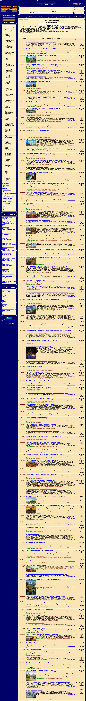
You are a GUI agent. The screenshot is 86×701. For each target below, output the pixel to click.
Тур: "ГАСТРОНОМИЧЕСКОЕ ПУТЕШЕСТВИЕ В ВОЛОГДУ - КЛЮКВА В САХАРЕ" (48, 148)
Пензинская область (9, 128)
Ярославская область (9, 177)
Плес (7, 58)
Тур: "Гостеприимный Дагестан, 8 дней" (37, 662)
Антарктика (5, 208)
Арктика (5, 209)
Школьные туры (5, 271)
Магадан (7, 98)
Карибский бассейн (7, 201)
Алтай (6, 29)
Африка (5, 188)
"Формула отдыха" (23, 566)
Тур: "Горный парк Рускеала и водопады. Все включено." (42, 424)
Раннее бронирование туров (8, 217)
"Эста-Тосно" (22, 139)
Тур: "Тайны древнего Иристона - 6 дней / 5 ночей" (40, 153)
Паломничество (5, 234)
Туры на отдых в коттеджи (8, 245)
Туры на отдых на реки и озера (9, 244)
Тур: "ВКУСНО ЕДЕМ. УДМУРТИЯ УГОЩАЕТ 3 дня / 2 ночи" (42, 299)
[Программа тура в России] (71, 45)
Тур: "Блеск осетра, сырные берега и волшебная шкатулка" (43, 70)
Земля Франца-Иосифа (9, 52)
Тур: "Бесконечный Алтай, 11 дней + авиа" (38, 81)
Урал (6, 164)
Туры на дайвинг (5, 264)
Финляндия (4, 312)
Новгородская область (9, 124)
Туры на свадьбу (5, 256)
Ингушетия (8, 64)
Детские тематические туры (8, 276)
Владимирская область (9, 40)
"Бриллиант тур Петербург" (22, 551)
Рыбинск (7, 179)
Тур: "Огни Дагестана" (32, 90)
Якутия (6, 173)
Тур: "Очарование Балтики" (34, 243)
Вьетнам (4, 295)
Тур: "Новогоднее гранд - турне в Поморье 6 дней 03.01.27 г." (43, 436)
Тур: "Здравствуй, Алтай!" (33, 117)
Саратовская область (9, 144)
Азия (4, 191)
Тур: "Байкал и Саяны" (32, 534)
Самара (7, 141)
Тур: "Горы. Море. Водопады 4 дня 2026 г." (38, 220)
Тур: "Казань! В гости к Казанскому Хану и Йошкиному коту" (43, 442)
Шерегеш (8, 95)
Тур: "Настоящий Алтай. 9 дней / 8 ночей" (38, 417)
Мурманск (7, 120)
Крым (6, 108)
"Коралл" (22, 70)
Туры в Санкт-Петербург (5, 8)
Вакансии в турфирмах (9, 19)
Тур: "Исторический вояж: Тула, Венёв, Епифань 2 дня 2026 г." (44, 64)
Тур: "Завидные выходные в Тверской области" (40, 412)
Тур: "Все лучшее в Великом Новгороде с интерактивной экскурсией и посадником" (50, 305)
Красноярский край (8, 107)
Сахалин (6, 147)
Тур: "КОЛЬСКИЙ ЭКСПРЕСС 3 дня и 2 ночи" (38, 602)
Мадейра (4, 301)
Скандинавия (6, 185)
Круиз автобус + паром (7, 220)
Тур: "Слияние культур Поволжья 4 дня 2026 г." (39, 398)
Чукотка (6, 172)
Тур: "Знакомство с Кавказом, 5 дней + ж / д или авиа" (41, 55)
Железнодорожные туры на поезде (8, 224)
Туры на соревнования (7, 260)
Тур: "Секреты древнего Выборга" (36, 76)
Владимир (8, 42)
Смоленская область (9, 150)
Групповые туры (5, 238)
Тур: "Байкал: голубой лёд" (34, 649)
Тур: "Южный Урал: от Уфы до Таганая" (37, 380)
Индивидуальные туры (7, 239)
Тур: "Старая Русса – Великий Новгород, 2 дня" (39, 670)
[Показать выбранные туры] (79, 10)
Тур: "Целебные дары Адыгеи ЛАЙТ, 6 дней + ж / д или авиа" (43, 579)
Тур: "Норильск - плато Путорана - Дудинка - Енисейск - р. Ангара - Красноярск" (49, 315)
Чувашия (6, 171)
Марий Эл (7, 116)
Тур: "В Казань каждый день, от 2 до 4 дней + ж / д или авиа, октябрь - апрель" (48, 505)
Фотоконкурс (14, 11)
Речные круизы (5, 227)
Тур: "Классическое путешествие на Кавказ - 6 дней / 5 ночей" (43, 96)
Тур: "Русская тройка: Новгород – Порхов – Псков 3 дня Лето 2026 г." (45, 449)
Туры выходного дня (6, 233)
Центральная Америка (8, 199)
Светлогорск (8, 81)
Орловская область (8, 126)
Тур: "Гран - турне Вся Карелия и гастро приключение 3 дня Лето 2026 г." (47, 292)
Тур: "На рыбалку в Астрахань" (35, 623)
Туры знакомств (5, 255)
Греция (3, 296)
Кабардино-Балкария (10, 65)
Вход (82, 4)
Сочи (7, 106)
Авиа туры (4, 218)
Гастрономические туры (7, 240)
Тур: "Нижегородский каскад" (34, 366)
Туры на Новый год (6, 253)
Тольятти (7, 142)
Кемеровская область (9, 94)
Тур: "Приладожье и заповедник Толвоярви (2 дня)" (41, 480)
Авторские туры (5, 269)
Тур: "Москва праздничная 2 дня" (35, 280)
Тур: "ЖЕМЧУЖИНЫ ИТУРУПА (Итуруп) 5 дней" (39, 522)
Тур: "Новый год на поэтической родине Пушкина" (40, 192)
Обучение (15, 6)
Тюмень (7, 160)
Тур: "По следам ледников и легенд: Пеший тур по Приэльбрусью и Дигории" (48, 682)
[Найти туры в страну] (14, 27)
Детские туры (5, 270)
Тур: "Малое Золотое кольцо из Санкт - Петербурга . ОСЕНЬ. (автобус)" (46, 574)
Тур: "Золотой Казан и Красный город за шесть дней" (41, 361)
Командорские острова (9, 100)
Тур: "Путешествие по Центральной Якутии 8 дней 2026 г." (42, 431)
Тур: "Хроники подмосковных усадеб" (37, 167)
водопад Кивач (9, 89)
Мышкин (8, 178)
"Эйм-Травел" (22, 95)
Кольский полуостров (9, 99)
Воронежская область (9, 48)
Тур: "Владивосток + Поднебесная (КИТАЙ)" (38, 346)
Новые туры (14, 8)
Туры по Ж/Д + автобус (7, 222)
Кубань (7, 105)
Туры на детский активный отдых (8, 275)
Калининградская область (10, 75)
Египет (3, 297)
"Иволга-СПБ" (22, 55)
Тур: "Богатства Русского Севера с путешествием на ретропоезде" (45, 183)
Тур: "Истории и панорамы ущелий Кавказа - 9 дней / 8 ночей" (43, 286)
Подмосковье (7, 130)
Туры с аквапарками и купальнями (7, 231)
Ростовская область (8, 137)
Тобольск (8, 159)
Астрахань (7, 33)
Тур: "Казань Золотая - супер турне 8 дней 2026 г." (40, 515)
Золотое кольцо (8, 53)
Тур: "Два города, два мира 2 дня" (36, 628)
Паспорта (63, 16)
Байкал (6, 34)
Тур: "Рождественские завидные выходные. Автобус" (41, 340)
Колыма (6, 96)
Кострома (7, 101)
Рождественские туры (7, 254)
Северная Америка (7, 198)
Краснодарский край (9, 102)
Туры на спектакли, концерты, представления (8, 259)
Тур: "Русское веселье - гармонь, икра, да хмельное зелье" (43, 469)
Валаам (7, 88)
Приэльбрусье (9, 70)
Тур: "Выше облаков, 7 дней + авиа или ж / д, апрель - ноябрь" (44, 460)
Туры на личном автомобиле (8, 229)
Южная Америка (6, 203)
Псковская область (8, 132)
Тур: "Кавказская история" (33, 322)
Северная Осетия (9, 71)
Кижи (7, 90)
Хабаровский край (8, 165)
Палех (7, 57)
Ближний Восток (7, 190)
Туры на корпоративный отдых (9, 281)
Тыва (6, 156)
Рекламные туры (5, 282)
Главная (21, 19)
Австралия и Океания (8, 194)
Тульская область (8, 155)
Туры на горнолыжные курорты (9, 263)
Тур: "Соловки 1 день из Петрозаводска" (37, 130)
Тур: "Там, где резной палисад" (35, 527)
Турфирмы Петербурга (13, 9)
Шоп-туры (4, 242)
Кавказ (6, 60)
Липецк (7, 114)
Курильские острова (9, 110)
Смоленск (7, 149)
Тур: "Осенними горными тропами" (36, 565)
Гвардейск (8, 77)
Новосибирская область (9, 125)
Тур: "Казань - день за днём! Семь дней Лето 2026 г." (41, 609)
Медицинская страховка (9, 15)
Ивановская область (9, 54)
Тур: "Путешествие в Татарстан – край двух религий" (41, 139)
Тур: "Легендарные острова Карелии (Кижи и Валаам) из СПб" (43, 108)
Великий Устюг (9, 47)
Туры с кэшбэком (6, 283)
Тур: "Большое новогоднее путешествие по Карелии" (41, 489)
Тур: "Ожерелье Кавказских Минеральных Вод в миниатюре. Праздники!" (47, 393)
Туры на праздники (6, 251)
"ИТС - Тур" (22, 75)
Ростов (6, 136)
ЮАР (3, 314)
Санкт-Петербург (8, 143)
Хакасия (6, 167)
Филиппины (4, 311)
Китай (3, 300)
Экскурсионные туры (6, 235)
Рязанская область (8, 138)
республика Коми (8, 134)
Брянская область (8, 36)
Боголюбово (8, 41)
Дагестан (7, 63)
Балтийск (8, 76)
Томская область (8, 154)
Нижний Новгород (9, 123)
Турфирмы (77, 16)
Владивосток (7, 39)
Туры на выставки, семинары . (9, 250)
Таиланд (4, 305)
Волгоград (7, 45)
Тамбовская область (8, 152)
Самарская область (8, 140)
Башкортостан (7, 35)
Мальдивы (4, 302)
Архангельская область (9, 30)
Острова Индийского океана (9, 193)
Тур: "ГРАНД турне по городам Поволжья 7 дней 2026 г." (42, 275)
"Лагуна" (22, 527)
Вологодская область (9, 46)
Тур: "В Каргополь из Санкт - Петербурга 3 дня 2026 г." (41, 48)
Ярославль (8, 182)
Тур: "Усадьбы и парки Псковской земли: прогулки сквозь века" (44, 454)
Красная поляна (9, 104)
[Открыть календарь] (74, 12)
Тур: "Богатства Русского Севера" (36, 615)
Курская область (8, 111)
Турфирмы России (4, 9)
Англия (3, 292)
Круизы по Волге (5, 228)
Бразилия (4, 293)
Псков (6, 131)
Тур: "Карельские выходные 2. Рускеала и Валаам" (40, 404)
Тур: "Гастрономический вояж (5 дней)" (37, 372)
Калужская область (8, 84)
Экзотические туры (6, 236)
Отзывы (9, 6)
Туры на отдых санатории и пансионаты (8, 248)
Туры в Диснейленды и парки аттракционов (8, 278)
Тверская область (8, 153)
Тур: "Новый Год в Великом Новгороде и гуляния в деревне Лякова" (45, 596)
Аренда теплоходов (6, 279)
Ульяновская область (9, 162)
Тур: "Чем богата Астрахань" (34, 657)
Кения (3, 299)
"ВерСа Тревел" (22, 418)
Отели (31, 16)
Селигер (6, 148)
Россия (4, 28)
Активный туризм (6, 261)
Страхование (3, 11)
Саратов (7, 146)
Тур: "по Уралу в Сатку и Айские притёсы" (38, 101)
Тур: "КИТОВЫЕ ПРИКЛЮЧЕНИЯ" (35, 542)
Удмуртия (7, 161)
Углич (7, 180)
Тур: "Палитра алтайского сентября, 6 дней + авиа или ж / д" (43, 257)
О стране (42, 16)
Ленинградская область (9, 112)
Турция (3, 306)
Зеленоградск (8, 78)
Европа (4, 186)
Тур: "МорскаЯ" (30, 642)
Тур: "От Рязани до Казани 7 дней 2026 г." (38, 235)
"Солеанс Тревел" (23, 42)
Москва (6, 119)
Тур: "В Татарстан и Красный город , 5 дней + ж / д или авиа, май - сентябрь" (48, 211)
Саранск (7, 118)
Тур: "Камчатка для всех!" (33, 203)
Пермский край (8, 129)
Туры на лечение (5, 249)
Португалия (4, 304)
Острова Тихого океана (8, 196)
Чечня (7, 72)
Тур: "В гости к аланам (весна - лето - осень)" (39, 198)
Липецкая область (8, 113)
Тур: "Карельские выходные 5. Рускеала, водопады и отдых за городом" (47, 266)
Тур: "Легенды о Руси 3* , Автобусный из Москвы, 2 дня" (42, 634)
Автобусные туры (6, 219)
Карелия (6, 87)
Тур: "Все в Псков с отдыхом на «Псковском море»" (41, 42)
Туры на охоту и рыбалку (7, 265)
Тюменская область (8, 158)
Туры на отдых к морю (7, 243)
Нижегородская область (9, 122)
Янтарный (8, 82)
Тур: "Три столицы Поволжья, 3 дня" (36, 560)
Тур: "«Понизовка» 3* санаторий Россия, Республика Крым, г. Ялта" (45, 496)
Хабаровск (8, 166)
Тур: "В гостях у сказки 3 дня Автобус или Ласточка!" (41, 474)
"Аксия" (22, 48)
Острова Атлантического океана (8, 205)
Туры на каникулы (6, 272)
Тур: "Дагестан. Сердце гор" (34, 690)
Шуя (7, 59)
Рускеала (8, 93)
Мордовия (7, 117)
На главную (3, 6)
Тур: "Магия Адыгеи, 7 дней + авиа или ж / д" (39, 172)
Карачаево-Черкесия (10, 69)
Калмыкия (7, 83)
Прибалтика (6, 183)
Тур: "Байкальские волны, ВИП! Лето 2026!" (38, 387)
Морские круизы (5, 225)
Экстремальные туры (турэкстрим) (6, 267)
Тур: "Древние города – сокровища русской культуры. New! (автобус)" (46, 160)
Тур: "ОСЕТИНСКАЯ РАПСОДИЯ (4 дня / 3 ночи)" (40, 550)
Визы (52, 16)
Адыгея (7, 62)
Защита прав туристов (9, 17)
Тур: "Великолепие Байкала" (34, 124)
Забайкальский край (9, 51)
